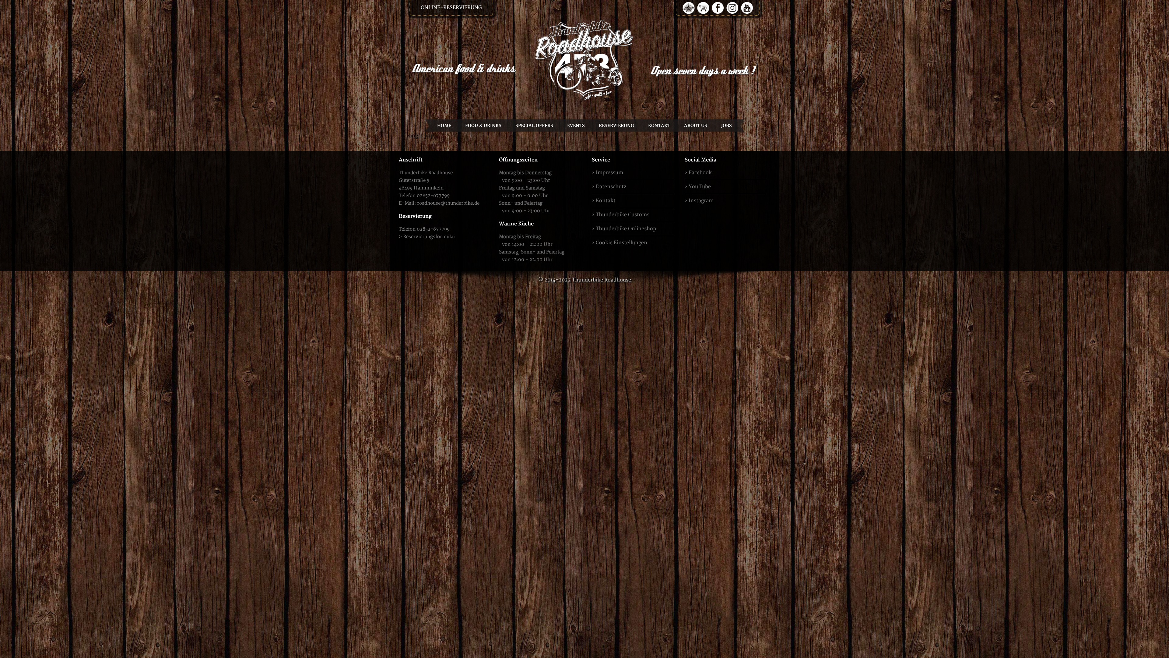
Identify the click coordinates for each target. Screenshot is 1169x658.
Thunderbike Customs (622, 215)
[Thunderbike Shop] (703, 7)
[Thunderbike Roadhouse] (584, 59)
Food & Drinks (483, 125)
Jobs (726, 125)
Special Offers (534, 125)
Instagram (701, 201)
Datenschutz (611, 187)
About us (695, 125)
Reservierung (616, 125)
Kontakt (659, 125)
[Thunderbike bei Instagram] (732, 7)
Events (576, 125)
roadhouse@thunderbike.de (448, 203)
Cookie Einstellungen (621, 243)
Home (444, 125)
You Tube (700, 187)
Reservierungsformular (429, 237)
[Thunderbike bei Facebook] (718, 7)
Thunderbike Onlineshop (626, 229)
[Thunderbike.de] (688, 7)
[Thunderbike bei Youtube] (747, 7)
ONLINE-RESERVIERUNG (451, 8)
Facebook (700, 173)
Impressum (609, 173)
